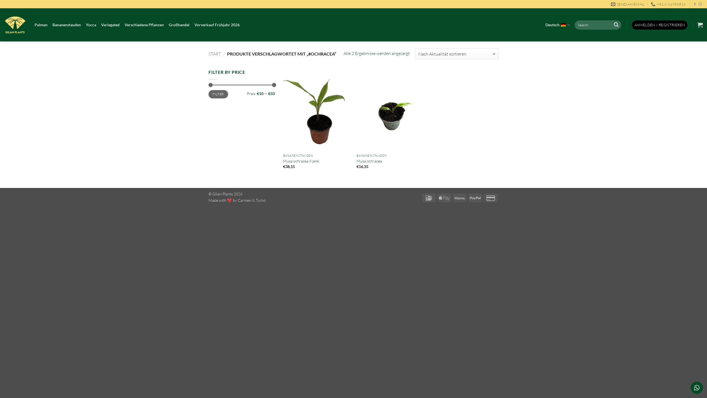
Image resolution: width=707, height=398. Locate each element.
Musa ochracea (369, 161)
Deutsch (552, 24)
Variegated (110, 24)
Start (215, 54)
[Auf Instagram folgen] (700, 4)
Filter (218, 94)
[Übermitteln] (616, 25)
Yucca (91, 24)
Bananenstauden (66, 24)
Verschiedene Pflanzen (144, 24)
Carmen (244, 200)
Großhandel (179, 24)
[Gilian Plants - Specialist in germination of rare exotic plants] (15, 25)
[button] (660, 25)
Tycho (261, 200)
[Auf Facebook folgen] (695, 4)
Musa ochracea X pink (301, 161)
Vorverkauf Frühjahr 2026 (217, 24)
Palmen (41, 24)
